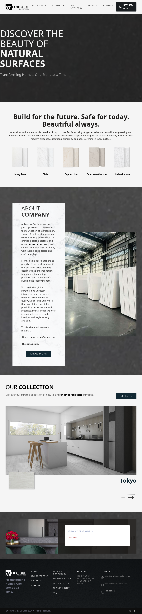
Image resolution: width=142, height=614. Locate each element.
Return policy (61, 583)
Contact (108, 5)
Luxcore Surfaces (67, 132)
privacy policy (61, 588)
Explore (126, 395)
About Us (36, 581)
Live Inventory (76, 6)
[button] (39, 5)
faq (55, 593)
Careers (35, 585)
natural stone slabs (38, 244)
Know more (38, 353)
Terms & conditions (59, 572)
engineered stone (71, 394)
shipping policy (62, 578)
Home (34, 571)
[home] (17, 7)
